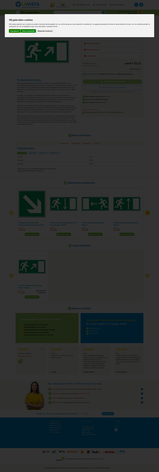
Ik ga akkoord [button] (14, 31)
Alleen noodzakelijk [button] (28, 31)
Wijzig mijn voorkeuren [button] (45, 31)
